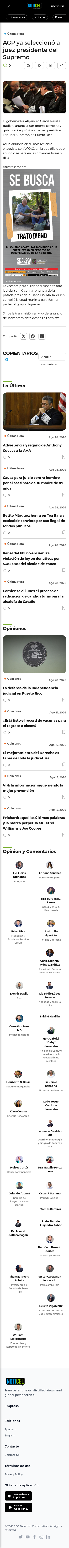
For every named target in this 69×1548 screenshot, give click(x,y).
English (9, 1435)
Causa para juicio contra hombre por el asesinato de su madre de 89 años (33, 482)
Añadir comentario (49, 357)
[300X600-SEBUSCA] (34, 226)
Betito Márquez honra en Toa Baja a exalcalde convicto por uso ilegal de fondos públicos (34, 520)
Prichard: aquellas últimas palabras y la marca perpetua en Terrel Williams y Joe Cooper (34, 822)
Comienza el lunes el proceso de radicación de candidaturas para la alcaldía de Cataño (33, 596)
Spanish (10, 1429)
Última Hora (16, 17)
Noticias (39, 17)
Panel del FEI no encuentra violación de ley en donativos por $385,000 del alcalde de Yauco (31, 558)
